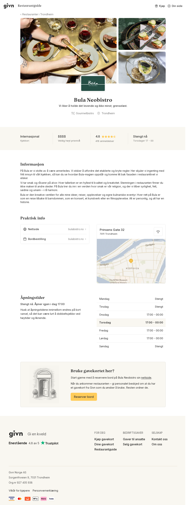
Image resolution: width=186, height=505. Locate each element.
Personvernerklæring (45, 490)
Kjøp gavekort (104, 439)
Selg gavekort (132, 444)
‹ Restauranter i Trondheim (36, 14)
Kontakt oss (159, 439)
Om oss (157, 444)
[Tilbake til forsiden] (9, 6)
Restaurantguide (29, 5)
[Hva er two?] (51, 499)
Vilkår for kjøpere (19, 490)
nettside (146, 377)
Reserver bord (84, 397)
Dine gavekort (104, 444)
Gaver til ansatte (134, 439)
